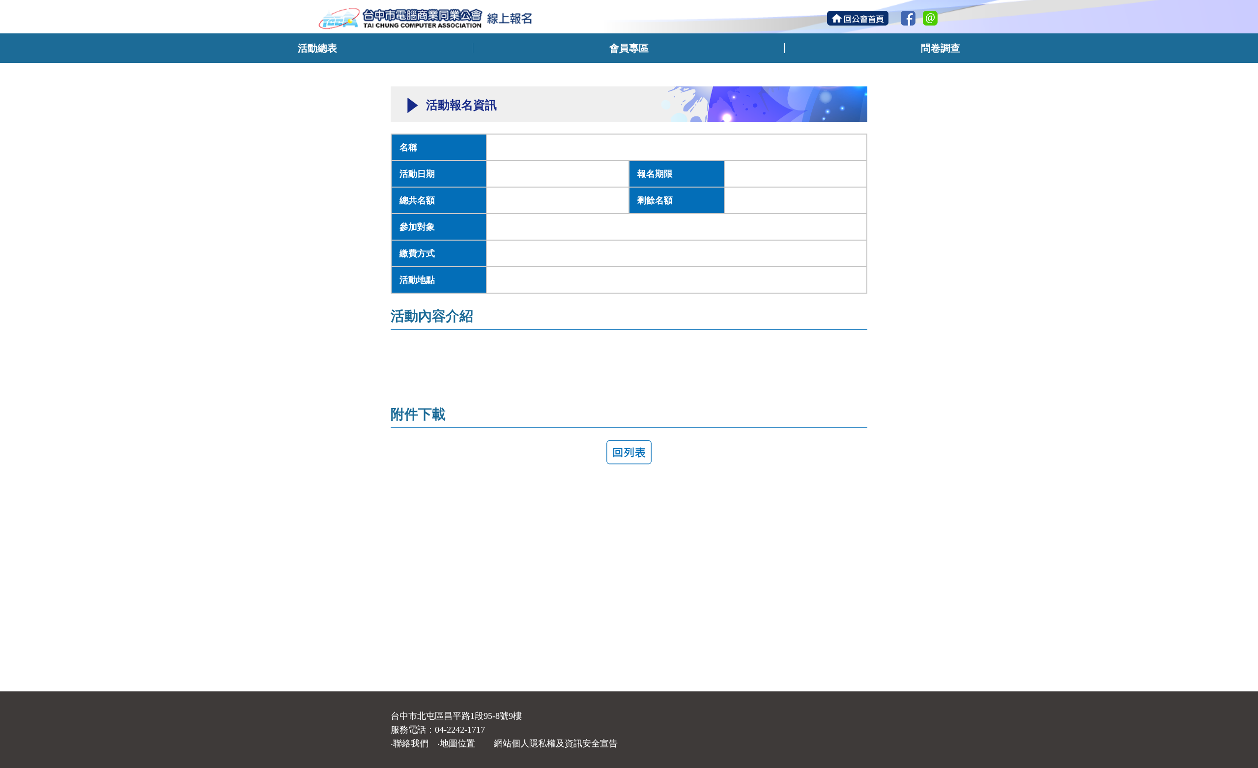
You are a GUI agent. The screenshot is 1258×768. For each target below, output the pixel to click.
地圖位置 (457, 743)
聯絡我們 (411, 743)
